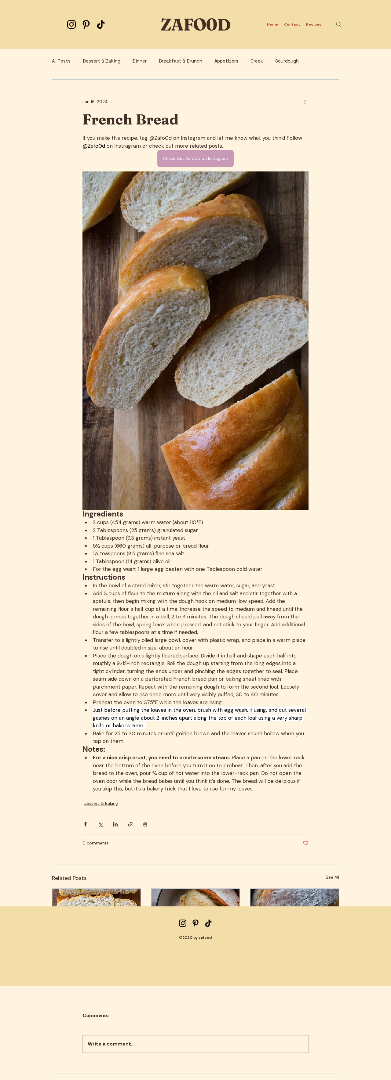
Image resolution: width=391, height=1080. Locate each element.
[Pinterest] (86, 24)
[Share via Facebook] (85, 824)
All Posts (61, 61)
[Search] (338, 24)
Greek (256, 61)
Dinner (140, 61)
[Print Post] (145, 824)
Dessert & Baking (101, 61)
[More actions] (305, 101)
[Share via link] (130, 824)
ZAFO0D (195, 24)
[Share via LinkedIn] (115, 824)
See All (332, 877)
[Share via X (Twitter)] (100, 824)
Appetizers (226, 61)
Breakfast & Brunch (180, 61)
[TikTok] (101, 24)
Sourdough (287, 61)
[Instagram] (71, 24)
